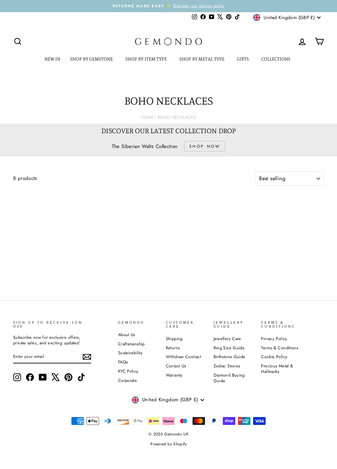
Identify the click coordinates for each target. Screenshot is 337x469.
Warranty (174, 375)
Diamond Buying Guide (229, 378)
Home (147, 117)
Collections (276, 59)
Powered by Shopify (168, 444)
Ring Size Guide (229, 348)
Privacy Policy (274, 338)
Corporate (127, 380)
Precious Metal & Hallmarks (277, 369)
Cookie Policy (274, 357)
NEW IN (52, 59)
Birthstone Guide (230, 357)
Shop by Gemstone (92, 59)
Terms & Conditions (279, 348)
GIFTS (243, 59)
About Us (126, 335)
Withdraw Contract (183, 357)
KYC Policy (128, 371)
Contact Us (176, 366)
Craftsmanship (131, 344)
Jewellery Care (227, 338)
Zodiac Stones (227, 366)
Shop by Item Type (146, 59)
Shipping (174, 338)
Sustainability (130, 353)
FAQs (123, 362)
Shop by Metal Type (202, 59)
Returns (173, 348)
